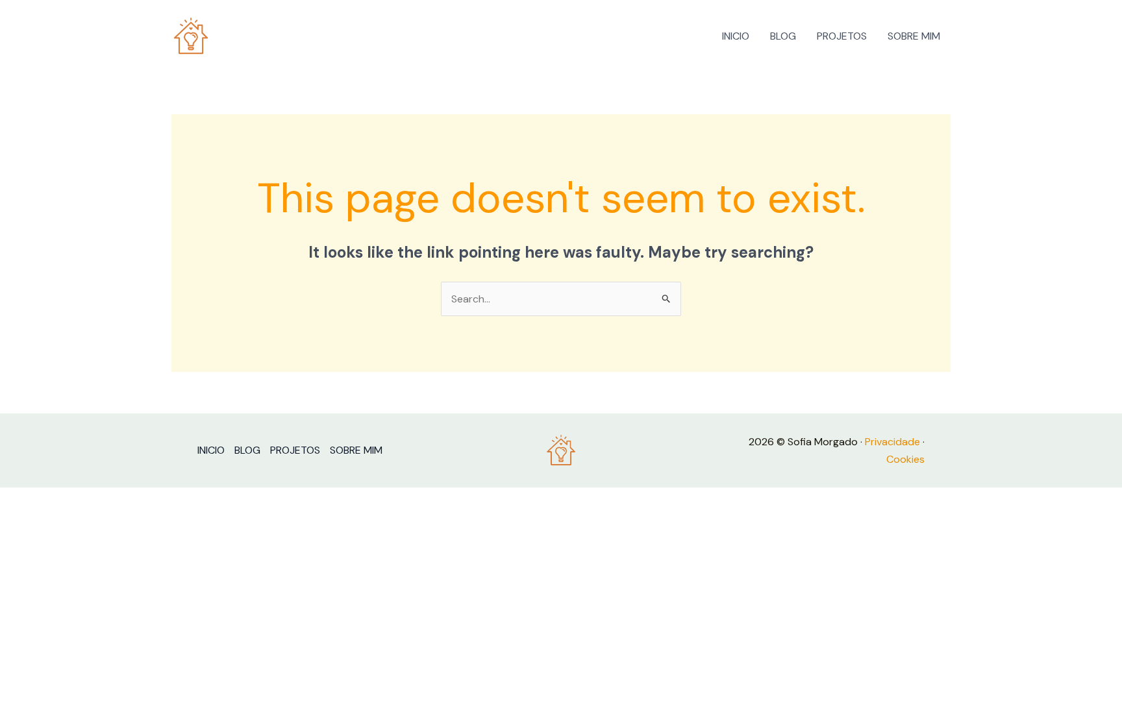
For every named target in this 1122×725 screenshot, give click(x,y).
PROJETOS (842, 36)
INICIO (735, 36)
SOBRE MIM (914, 36)
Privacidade (892, 442)
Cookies (905, 459)
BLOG (783, 36)
